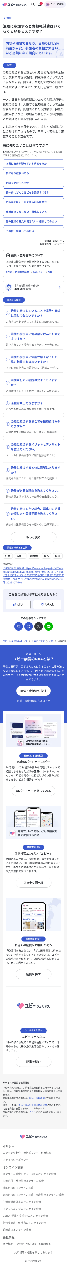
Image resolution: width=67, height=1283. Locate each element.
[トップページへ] (33, 1138)
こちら (32, 1112)
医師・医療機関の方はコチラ (33, 700)
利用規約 (7, 151)
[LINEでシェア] (48, 626)
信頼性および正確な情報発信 (32, 1105)
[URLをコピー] (18, 626)
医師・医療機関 (37, 1098)
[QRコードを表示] (28, 626)
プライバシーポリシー (25, 151)
